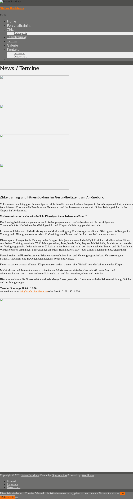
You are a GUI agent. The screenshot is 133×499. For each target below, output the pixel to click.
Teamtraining (16, 37)
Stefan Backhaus (12, 8)
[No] (16, 497)
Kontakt (13, 49)
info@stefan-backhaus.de (34, 291)
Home (11, 21)
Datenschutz (20, 57)
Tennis (12, 41)
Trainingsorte (20, 33)
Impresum (19, 53)
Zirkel (11, 29)
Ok (122, 493)
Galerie (12, 45)
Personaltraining (19, 25)
